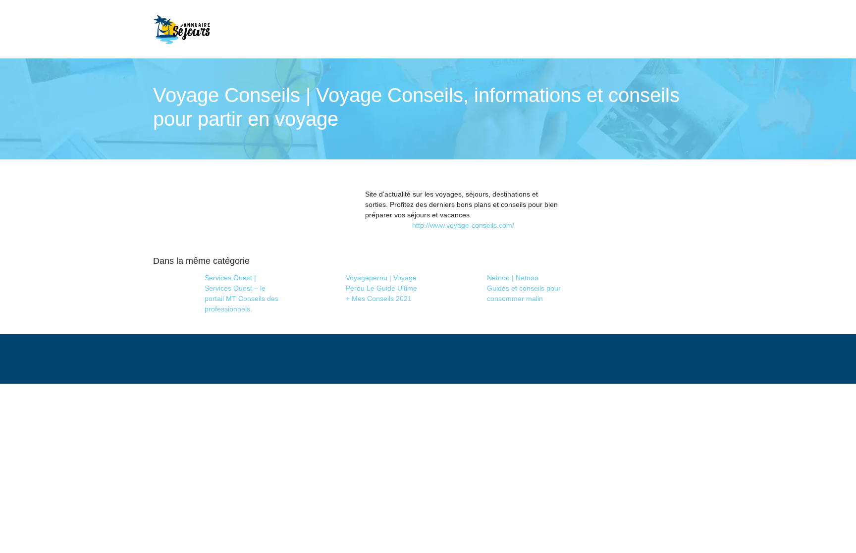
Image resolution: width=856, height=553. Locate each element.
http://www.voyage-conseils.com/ (463, 225)
